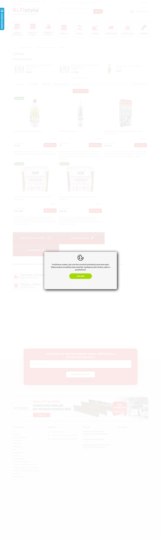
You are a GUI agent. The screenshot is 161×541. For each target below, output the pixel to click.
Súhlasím (80, 276)
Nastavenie (80, 283)
